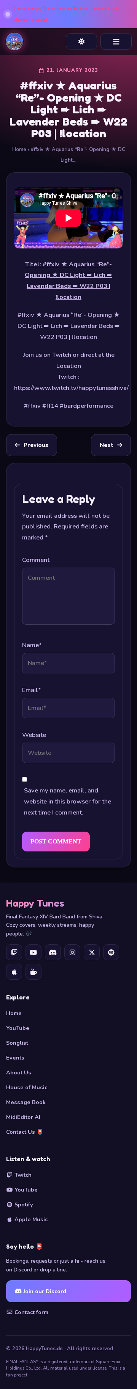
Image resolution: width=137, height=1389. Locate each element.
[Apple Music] (14, 972)
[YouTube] (33, 952)
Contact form (30, 1312)
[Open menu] (116, 41)
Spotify (23, 1204)
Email (31, 690)
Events (15, 1057)
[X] (92, 952)
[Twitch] (14, 952)
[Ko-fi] (33, 972)
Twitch (22, 1175)
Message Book (26, 1102)
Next (106, 445)
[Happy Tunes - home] (14, 41)
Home (19, 149)
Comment (35, 559)
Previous (36, 445)
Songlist (17, 1043)
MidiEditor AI (23, 1117)
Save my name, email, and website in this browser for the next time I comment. (67, 801)
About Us (18, 1072)
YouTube (17, 1028)
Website (34, 734)
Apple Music (30, 1219)
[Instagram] (72, 952)
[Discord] (53, 952)
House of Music (26, 1087)
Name (31, 645)
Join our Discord (44, 1291)
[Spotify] (111, 952)
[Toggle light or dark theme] (81, 41)
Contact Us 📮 (24, 1132)
